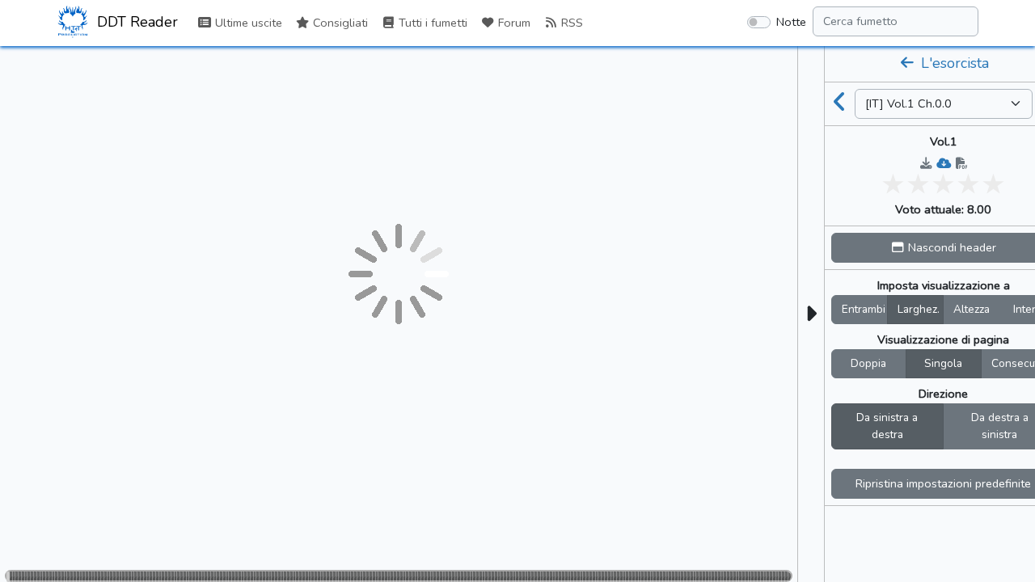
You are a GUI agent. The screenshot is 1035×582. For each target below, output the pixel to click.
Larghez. (919, 309)
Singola (943, 363)
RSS (570, 23)
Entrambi (863, 309)
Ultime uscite (247, 23)
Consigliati (339, 23)
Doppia (868, 363)
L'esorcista (953, 63)
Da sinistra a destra (887, 426)
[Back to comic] (840, 103)
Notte (791, 22)
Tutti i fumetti (431, 23)
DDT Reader (135, 22)
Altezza (971, 309)
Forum (512, 23)
